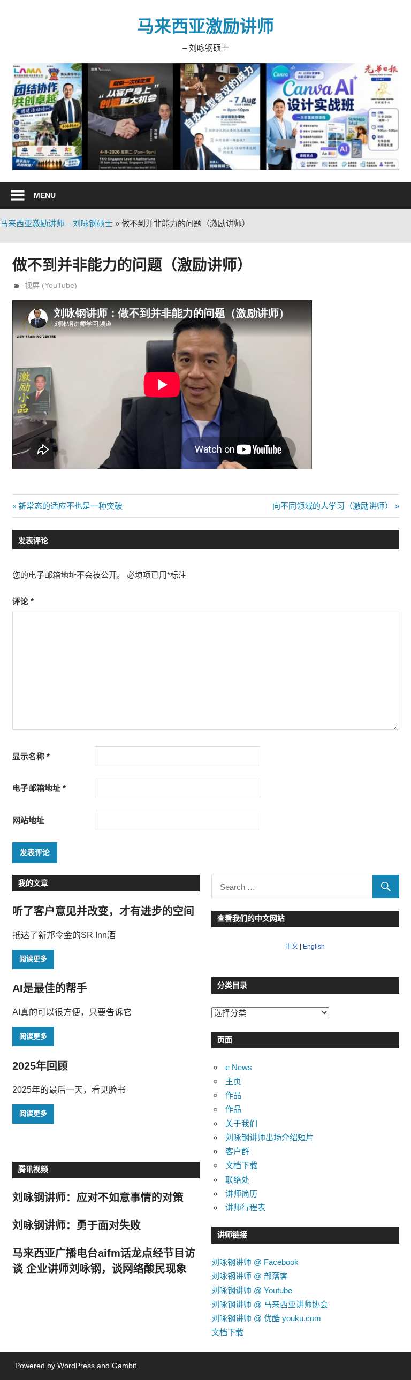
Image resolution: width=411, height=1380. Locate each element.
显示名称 (31, 756)
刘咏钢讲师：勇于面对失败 (76, 1225)
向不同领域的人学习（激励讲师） (332, 505)
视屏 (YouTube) (51, 285)
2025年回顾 (40, 1066)
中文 (291, 946)
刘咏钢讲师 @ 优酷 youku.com (266, 1318)
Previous (26, 114)
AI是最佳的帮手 (49, 988)
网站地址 (28, 820)
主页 (233, 1081)
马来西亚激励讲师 (205, 26)
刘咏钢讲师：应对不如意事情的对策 (98, 1197)
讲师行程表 (245, 1207)
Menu (45, 195)
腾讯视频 (33, 1169)
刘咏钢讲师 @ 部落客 (249, 1275)
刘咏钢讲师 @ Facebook (255, 1262)
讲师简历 (241, 1193)
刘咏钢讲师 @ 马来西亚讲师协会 (269, 1304)
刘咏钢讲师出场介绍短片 (269, 1137)
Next (386, 114)
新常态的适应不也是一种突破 (70, 505)
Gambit (124, 1365)
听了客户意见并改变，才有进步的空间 (103, 911)
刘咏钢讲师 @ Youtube (251, 1290)
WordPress (76, 1365)
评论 (23, 601)
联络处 (237, 1179)
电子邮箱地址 (39, 787)
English (314, 946)
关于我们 (241, 1123)
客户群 (237, 1151)
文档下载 (241, 1165)
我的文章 (33, 883)
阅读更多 (33, 959)
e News (238, 1067)
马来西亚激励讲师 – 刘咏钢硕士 (56, 223)
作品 (233, 1095)
